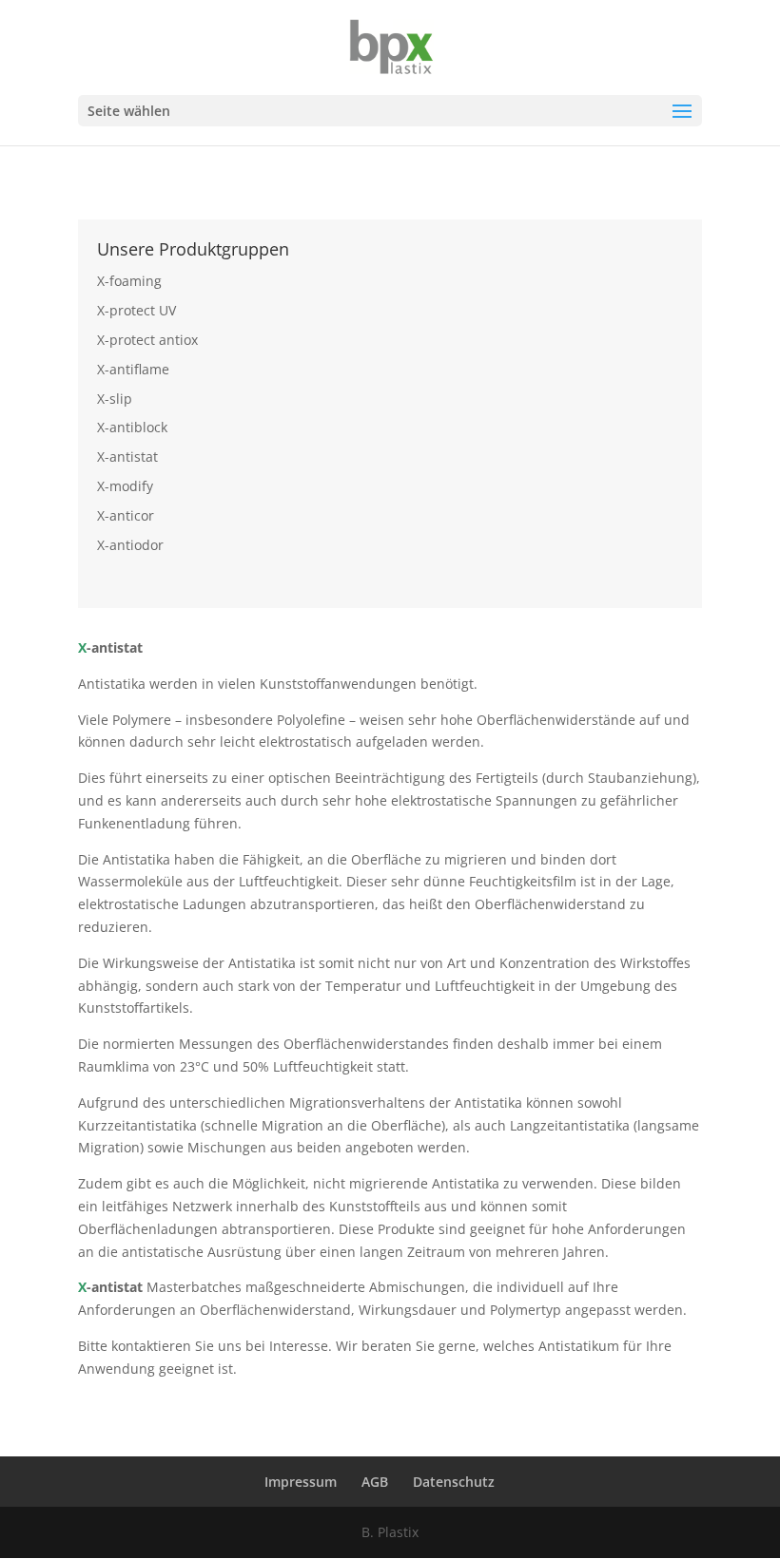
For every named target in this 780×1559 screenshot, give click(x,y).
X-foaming (129, 281)
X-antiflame (133, 369)
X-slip (114, 399)
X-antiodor (130, 545)
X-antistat (127, 456)
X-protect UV (136, 310)
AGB (374, 1482)
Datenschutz (454, 1482)
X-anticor (125, 515)
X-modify (125, 486)
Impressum (300, 1482)
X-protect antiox (147, 340)
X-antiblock (132, 427)
